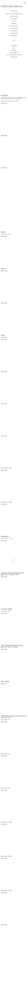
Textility (14, 21)
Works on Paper (14, 16)
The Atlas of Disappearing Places (14, 13)
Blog (14, 40)
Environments (14, 33)
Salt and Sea (14, 18)
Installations (14, 28)
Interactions (14, 30)
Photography (14, 35)
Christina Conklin (11, 6)
